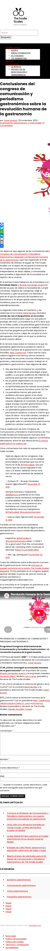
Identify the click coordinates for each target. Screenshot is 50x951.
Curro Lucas (30, 676)
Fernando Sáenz (8, 676)
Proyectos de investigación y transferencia (19, 72)
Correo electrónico (10, 767)
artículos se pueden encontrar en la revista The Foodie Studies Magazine (24, 568)
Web (2, 776)
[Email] (25, 239)
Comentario (6, 730)
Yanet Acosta (10, 120)
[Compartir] (25, 246)
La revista (16, 67)
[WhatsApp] (25, 232)
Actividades (17, 56)
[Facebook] (25, 224)
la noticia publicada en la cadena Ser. (24, 442)
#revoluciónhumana (30, 512)
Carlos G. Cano (23, 703)
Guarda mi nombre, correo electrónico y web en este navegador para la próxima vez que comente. (23, 787)
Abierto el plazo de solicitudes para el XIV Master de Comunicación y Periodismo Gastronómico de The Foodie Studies (26, 859)
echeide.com (35, 925)
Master (9, 61)
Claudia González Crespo (20, 709)
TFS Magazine (12, 64)
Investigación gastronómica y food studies (21, 123)
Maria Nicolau (29, 313)
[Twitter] (25, 228)
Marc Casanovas (18, 352)
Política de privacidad (16, 938)
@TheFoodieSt (28, 464)
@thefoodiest (23, 538)
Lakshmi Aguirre (7, 703)
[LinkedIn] (25, 235)
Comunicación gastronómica (21, 885)
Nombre (4, 759)
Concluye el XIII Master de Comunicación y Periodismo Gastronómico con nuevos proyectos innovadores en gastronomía (27, 816)
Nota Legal (11, 936)
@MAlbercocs (12, 494)
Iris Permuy (37, 703)
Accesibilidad (12, 947)
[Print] (25, 242)
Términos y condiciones (17, 944)
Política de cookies (15, 941)
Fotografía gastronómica (19, 896)
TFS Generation (19, 58)
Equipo (14, 50)
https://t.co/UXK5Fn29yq (27, 549)
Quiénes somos (13, 47)
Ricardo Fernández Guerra (32, 285)
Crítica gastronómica (17, 891)
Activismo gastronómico (19, 879)
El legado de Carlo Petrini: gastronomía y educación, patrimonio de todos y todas (26, 849)
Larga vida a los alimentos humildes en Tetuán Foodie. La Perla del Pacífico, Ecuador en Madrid (26, 827)
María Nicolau (30, 687)
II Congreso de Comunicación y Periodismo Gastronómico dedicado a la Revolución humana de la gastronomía (25, 255)
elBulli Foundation (20, 53)
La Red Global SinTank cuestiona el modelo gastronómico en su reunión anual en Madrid (27, 839)
